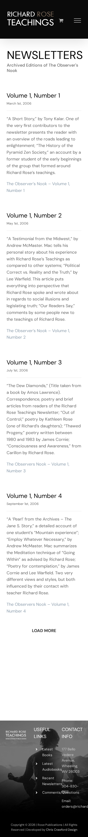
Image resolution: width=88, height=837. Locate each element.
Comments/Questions (48, 792)
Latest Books (47, 752)
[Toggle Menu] (77, 20)
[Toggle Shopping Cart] (61, 20)
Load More (44, 630)
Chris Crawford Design (61, 830)
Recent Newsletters (48, 781)
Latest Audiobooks (48, 766)
